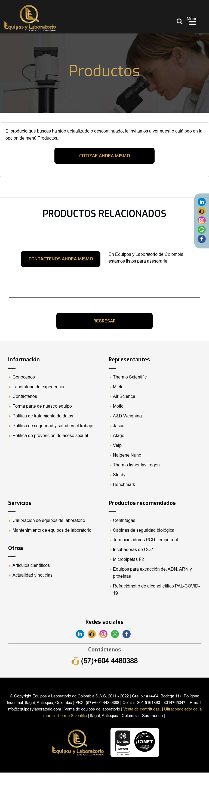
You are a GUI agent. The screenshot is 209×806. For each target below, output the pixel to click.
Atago (118, 436)
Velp (117, 445)
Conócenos (24, 377)
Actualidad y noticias (33, 575)
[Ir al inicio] (29, 18)
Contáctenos (25, 396)
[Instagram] (202, 220)
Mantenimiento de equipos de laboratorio (53, 530)
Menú (192, 19)
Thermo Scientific (130, 377)
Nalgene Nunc (127, 455)
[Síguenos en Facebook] (202, 239)
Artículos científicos (31, 565)
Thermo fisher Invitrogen (136, 465)
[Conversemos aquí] (202, 229)
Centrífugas (124, 521)
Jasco (118, 426)
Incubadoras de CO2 (133, 550)
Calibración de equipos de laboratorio (49, 521)
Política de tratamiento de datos (43, 416)
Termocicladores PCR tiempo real (145, 540)
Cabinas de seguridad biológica (143, 530)
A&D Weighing (127, 416)
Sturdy (119, 475)
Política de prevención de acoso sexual (50, 436)
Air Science (124, 396)
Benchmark (124, 485)
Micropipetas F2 (128, 559)
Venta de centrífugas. (142, 709)
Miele (118, 387)
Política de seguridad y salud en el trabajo (53, 426)
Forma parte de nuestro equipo (42, 406)
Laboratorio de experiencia (38, 387)
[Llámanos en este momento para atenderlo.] (202, 211)
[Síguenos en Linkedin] (202, 202)
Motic (118, 406)
